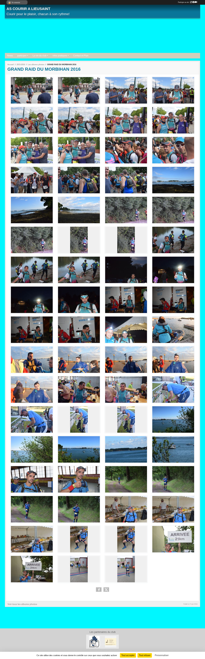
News (10, 55)
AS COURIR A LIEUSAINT (28, 9)
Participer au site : (184, 2)
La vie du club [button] (39, 55)
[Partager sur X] (106, 589)
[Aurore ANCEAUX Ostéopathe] (111, 641)
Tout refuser (144, 655)
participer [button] (21, 55)
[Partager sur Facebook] (99, 589)
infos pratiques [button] (60, 55)
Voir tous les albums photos (22, 604)
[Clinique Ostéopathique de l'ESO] (94, 641)
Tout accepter (128, 655)
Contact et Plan (80, 55)
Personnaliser (162, 655)
